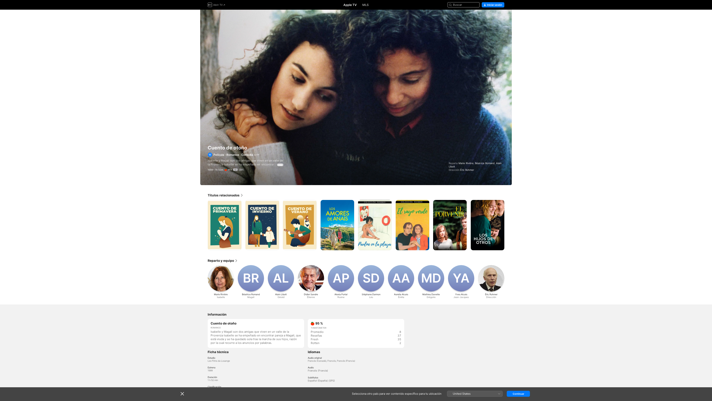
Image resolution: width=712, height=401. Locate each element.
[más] (237, 246)
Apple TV (350, 5)
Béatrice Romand (485, 163)
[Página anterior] (204, 225)
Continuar (518, 393)
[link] (225, 195)
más (280, 165)
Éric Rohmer (467, 169)
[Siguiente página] (508, 225)
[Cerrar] (182, 393)
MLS (365, 5)
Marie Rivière (466, 163)
